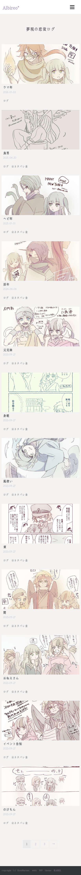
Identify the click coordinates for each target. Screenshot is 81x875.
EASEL (57, 870)
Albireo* (11, 7)
